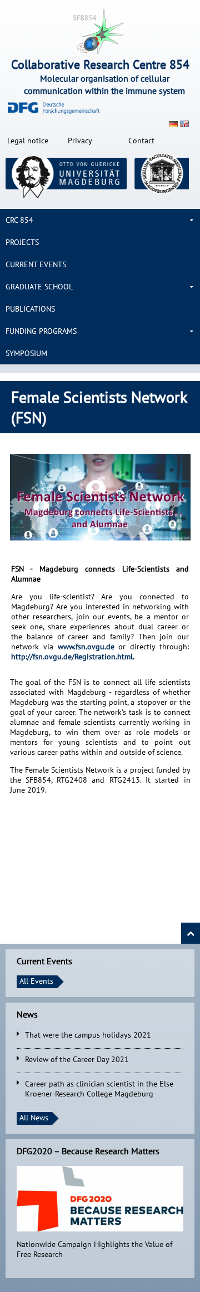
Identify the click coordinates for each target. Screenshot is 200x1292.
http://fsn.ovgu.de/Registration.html (72, 657)
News (27, 1014)
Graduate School (39, 287)
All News (33, 1118)
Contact (141, 141)
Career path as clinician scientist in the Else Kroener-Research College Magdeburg (99, 1089)
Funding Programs (41, 331)
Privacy (80, 141)
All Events (36, 981)
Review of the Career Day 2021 (77, 1059)
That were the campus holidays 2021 (88, 1035)
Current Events (36, 264)
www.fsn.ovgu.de (88, 647)
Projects (22, 242)
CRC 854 (19, 220)
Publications (30, 309)
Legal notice (27, 141)
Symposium (26, 353)
